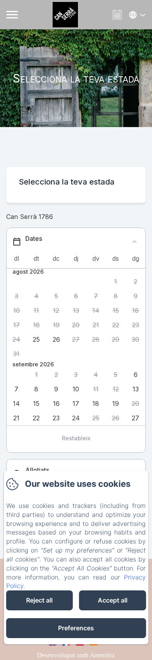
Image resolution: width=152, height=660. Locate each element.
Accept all (112, 600)
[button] (115, 281)
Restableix (76, 438)
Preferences (76, 628)
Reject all (39, 600)
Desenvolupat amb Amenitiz (76, 655)
